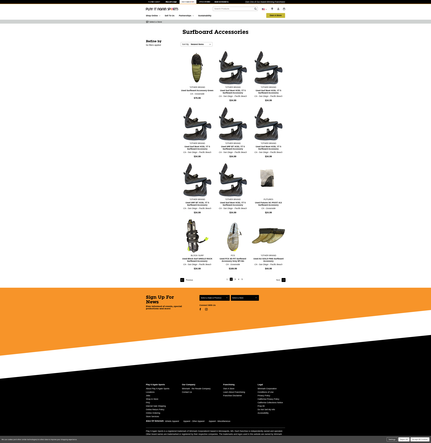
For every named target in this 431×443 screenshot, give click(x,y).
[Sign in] (278, 9)
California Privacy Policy (268, 399)
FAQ (148, 402)
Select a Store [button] (155, 22)
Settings (392, 439)
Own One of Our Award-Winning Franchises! (265, 2)
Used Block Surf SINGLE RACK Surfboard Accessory (197, 260)
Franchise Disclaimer (232, 395)
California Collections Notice (270, 402)
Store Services (152, 416)
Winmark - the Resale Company (196, 388)
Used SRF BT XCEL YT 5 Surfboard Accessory (233, 147)
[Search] (255, 9)
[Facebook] (200, 309)
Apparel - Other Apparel (194, 421)
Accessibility (263, 413)
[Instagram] (206, 309)
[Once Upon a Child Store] (171, 2)
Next (278, 280)
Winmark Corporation (267, 388)
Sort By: (185, 44)
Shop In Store (152, 399)
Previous (189, 280)
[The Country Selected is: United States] (264, 9)
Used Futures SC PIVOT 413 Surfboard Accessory (268, 203)
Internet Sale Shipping (156, 406)
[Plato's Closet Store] (154, 2)
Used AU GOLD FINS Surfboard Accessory (268, 260)
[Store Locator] (272, 9)
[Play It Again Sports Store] (188, 2)
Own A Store (276, 15)
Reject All (404, 439)
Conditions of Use (266, 392)
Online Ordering (153, 413)
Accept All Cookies (420, 439)
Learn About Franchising (234, 392)
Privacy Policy (264, 395)
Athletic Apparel (172, 421)
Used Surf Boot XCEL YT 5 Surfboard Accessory (233, 91)
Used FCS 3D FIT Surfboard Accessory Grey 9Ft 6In (233, 260)
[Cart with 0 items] (284, 9)
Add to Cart (197, 67)
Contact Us (187, 392)
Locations (150, 392)
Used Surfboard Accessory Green (197, 90)
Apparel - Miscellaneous (219, 421)
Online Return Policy (155, 409)
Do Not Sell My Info (266, 409)
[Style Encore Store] (204, 2)
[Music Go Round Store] (221, 2)
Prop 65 (261, 406)
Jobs (148, 395)
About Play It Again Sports (157, 388)
